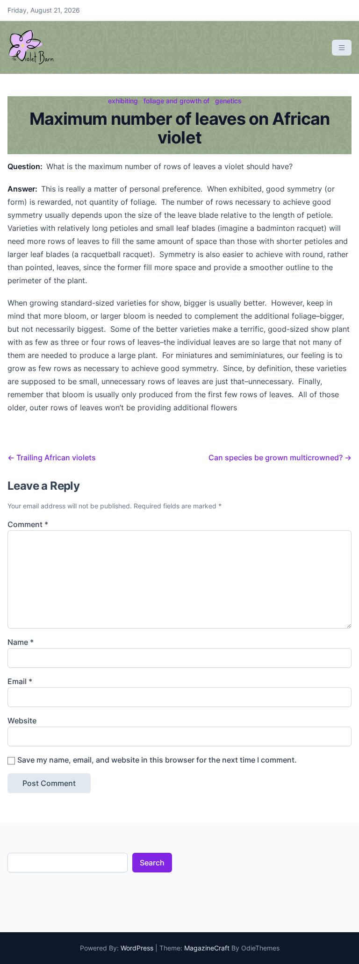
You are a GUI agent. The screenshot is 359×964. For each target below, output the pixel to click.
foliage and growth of (176, 101)
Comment (27, 524)
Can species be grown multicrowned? (280, 457)
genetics (228, 101)
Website (21, 720)
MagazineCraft (207, 948)
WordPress (137, 948)
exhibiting (123, 101)
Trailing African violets (51, 457)
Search (152, 862)
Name (20, 642)
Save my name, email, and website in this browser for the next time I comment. (157, 759)
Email (19, 681)
